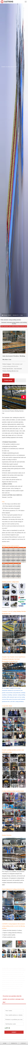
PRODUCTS (16, 315)
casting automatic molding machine (17, 976)
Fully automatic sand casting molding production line (14, 326)
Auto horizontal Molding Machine (9, 978)
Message (6, 375)
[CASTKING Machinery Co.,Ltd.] (9, 1)
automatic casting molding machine (13, 972)
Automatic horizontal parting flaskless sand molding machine (14, 323)
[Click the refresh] (7, 1028)
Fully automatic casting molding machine (11, 319)
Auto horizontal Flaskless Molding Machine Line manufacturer (12, 988)
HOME (9, 315)
